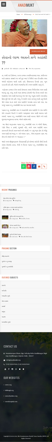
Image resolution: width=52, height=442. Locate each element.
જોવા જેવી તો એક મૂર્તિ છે (9, 198)
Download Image (38, 51)
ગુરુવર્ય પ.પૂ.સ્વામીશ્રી (7, 267)
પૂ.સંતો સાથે (6, 68)
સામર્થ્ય (3, 306)
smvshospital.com (11, 402)
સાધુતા (3, 312)
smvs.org (8, 385)
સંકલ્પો (3, 285)
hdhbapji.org (9, 390)
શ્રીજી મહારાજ (5, 256)
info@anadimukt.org (13, 360)
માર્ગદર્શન (4, 291)
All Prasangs (27, 14)
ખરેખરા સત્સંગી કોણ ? (15, 225)
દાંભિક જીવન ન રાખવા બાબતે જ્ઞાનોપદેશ (12, 207)
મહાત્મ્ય (3, 317)
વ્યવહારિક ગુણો (6, 296)
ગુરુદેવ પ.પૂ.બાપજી (7, 261)
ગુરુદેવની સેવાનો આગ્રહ (15, 234)
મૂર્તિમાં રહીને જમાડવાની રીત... (17, 216)
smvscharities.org (11, 396)
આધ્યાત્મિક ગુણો (6, 322)
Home (18, 14)
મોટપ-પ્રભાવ (5, 301)
